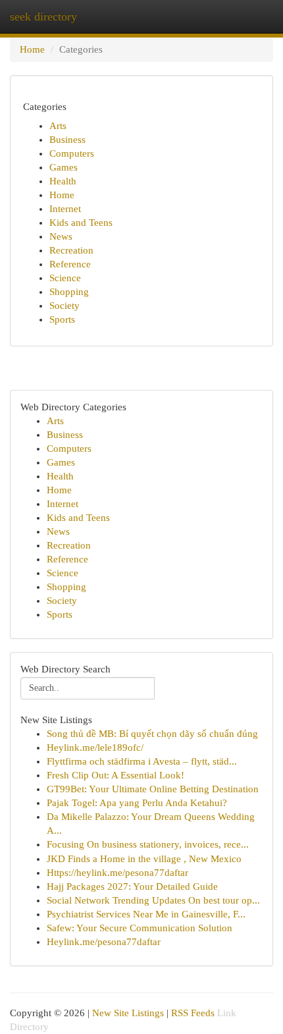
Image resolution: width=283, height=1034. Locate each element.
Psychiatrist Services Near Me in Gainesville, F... (146, 914)
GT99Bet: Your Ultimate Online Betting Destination (153, 789)
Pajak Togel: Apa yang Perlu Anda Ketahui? (137, 803)
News (60, 236)
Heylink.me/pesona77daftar (104, 942)
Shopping (69, 291)
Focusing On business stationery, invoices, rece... (148, 844)
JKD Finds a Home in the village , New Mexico (144, 859)
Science (65, 278)
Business (67, 139)
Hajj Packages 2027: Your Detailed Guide (132, 886)
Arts (57, 126)
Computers (71, 153)
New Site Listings (128, 1013)
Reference (70, 264)
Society (64, 305)
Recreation (71, 250)
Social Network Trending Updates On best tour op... (153, 900)
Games (63, 167)
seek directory (43, 16)
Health (62, 181)
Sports (62, 319)
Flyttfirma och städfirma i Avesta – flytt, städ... (142, 761)
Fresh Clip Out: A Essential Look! (115, 775)
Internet (65, 209)
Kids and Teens (81, 222)
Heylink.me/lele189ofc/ (95, 747)
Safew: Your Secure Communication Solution (139, 928)
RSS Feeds (193, 1013)
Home (32, 49)
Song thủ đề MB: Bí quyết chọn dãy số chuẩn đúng (152, 733)
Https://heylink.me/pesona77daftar (117, 872)
